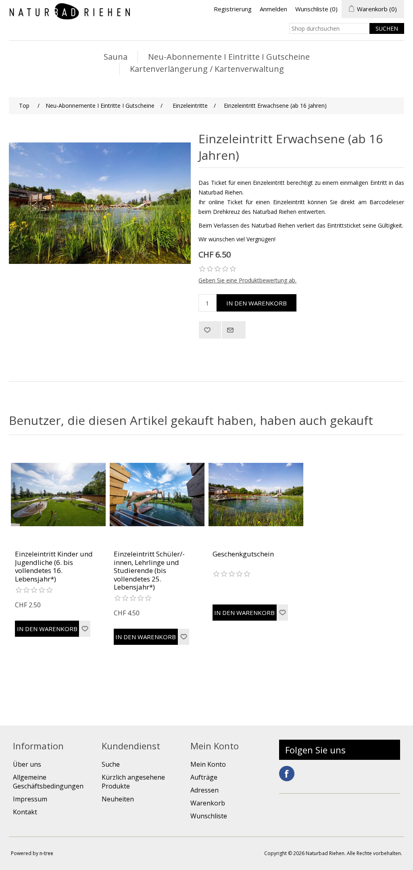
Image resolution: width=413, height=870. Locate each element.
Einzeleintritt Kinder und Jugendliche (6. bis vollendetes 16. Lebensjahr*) (54, 566)
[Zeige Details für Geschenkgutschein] (256, 494)
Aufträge (203, 777)
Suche (111, 764)
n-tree (46, 853)
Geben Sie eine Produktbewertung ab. (247, 280)
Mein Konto (208, 764)
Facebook (286, 773)
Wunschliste (208, 815)
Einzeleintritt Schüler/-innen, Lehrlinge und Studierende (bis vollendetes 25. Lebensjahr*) (149, 570)
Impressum (30, 799)
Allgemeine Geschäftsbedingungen (48, 782)
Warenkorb (207, 803)
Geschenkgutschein (243, 554)
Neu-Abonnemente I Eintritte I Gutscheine (229, 56)
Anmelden (273, 9)
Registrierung (233, 9)
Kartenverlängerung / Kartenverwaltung (207, 68)
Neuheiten (118, 799)
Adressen (204, 790)
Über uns (27, 764)
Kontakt (25, 811)
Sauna (115, 56)
